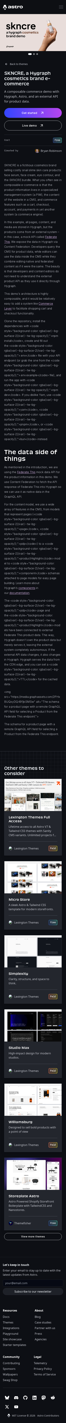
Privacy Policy (43, 1369)
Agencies (41, 1339)
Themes (8, 1322)
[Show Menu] (61, 7)
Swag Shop (10, 1380)
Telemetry (40, 1363)
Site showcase (12, 1339)
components (26, 588)
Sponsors (9, 1369)
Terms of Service (45, 1374)
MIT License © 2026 (24, 1415)
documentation (20, 593)
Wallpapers (10, 1374)
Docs (6, 1317)
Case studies (43, 1322)
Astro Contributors (48, 1415)
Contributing (11, 1363)
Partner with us (45, 1328)
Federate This (26, 472)
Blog (38, 1317)
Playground (10, 1334)
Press (38, 1334)
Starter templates (14, 1345)
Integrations (11, 1328)
